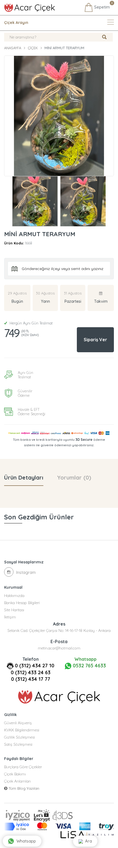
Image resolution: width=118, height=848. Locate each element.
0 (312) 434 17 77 (30, 679)
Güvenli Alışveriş (18, 722)
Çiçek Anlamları (17, 781)
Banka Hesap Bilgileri (22, 602)
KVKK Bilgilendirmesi (21, 730)
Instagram (26, 572)
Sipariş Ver (95, 339)
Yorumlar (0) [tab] (74, 477)
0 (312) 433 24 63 (30, 672)
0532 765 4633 (88, 665)
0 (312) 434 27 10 (34, 665)
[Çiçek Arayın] (110, 22)
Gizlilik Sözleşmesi (19, 737)
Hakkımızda (14, 595)
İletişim (10, 617)
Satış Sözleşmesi (18, 744)
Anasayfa (12, 48)
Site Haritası (14, 609)
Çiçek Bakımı (15, 774)
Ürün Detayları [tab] (23, 477)
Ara (87, 841)
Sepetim (101, 6)
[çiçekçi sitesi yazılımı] (87, 834)
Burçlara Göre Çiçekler (23, 766)
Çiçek (33, 48)
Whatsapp (26, 841)
